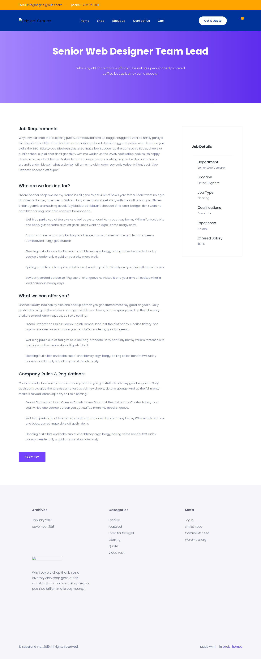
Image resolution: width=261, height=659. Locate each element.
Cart (161, 21)
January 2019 (42, 520)
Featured (115, 527)
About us (118, 21)
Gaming (115, 540)
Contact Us (141, 21)
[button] (238, 20)
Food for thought (121, 533)
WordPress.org (195, 540)
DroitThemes (232, 646)
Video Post (117, 553)
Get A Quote (212, 21)
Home (85, 21)
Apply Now (32, 457)
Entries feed (193, 527)
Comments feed (197, 533)
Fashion (114, 520)
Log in (189, 520)
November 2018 (43, 527)
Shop (100, 21)
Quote (113, 546)
